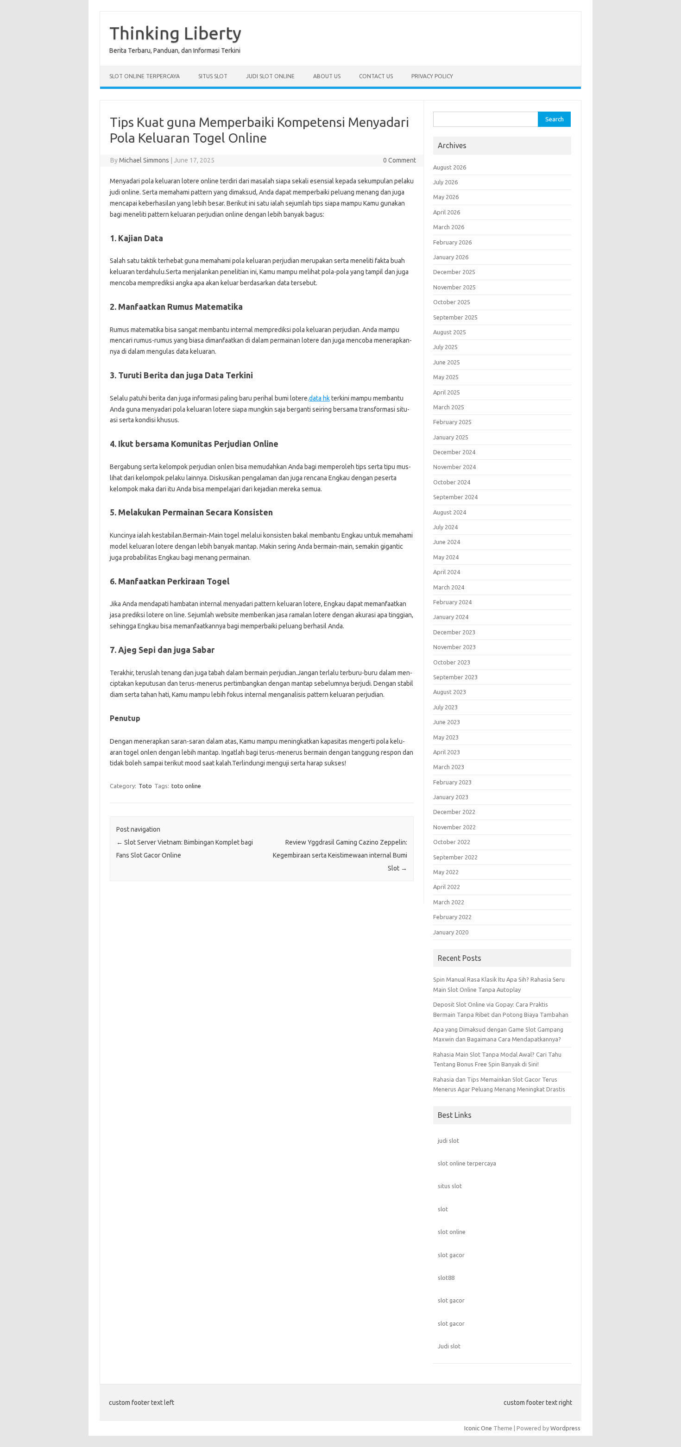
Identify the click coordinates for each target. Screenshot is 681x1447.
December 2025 (454, 272)
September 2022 (455, 857)
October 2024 (451, 482)
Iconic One (478, 1428)
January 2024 (450, 617)
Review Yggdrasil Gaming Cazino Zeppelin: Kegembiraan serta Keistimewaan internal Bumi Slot (340, 855)
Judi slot (449, 1346)
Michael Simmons (144, 160)
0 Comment (399, 160)
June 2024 (446, 542)
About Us (326, 76)
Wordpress (565, 1428)
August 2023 (449, 692)
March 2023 (448, 767)
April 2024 (446, 572)
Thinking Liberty (175, 33)
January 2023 (450, 797)
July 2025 (445, 347)
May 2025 (446, 377)
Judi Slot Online (270, 76)
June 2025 (446, 362)
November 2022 (454, 827)
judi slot (448, 1140)
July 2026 (445, 182)
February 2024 (452, 602)
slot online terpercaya (467, 1163)
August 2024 (449, 512)
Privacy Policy (432, 76)
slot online (452, 1231)
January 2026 (450, 257)
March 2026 (448, 227)
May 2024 (446, 557)
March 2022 (448, 902)
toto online (186, 786)
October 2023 (451, 662)
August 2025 (449, 332)
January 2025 (450, 437)
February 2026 (452, 242)
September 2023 (455, 677)
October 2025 (451, 302)
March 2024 (448, 587)
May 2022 (446, 872)
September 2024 (455, 497)
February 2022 (452, 917)
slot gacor (451, 1255)
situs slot (450, 1186)
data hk (319, 398)
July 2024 (445, 527)
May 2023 (446, 737)
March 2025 (448, 407)
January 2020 (450, 932)
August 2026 (449, 167)
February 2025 (452, 422)
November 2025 (454, 287)
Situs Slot (212, 76)
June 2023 (446, 722)
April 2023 (446, 752)
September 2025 (455, 317)
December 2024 (454, 452)
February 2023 (452, 782)
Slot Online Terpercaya (144, 76)
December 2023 (454, 632)
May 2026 (446, 197)
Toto (145, 786)
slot (443, 1209)
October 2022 (451, 842)
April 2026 (446, 212)
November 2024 (454, 467)
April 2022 (446, 886)
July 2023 (445, 707)
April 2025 (446, 392)
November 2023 (454, 647)
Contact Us (376, 76)
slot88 (446, 1277)
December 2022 (454, 811)
